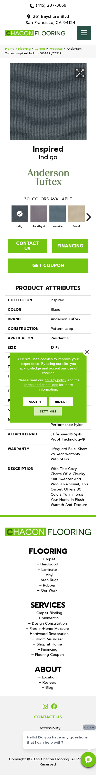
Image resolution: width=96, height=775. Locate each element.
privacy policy (55, 380)
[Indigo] (19, 213)
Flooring (24, 48)
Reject (61, 401)
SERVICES (48, 605)
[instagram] (45, 706)
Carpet (40, 48)
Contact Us (27, 246)
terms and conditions (41, 385)
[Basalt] (76, 213)
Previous (8, 214)
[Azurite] (57, 213)
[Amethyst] (38, 213)
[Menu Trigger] (84, 33)
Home (9, 48)
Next (88, 214)
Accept (35, 401)
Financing (70, 245)
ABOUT (48, 669)
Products (56, 48)
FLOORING (48, 551)
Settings (48, 411)
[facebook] (54, 706)
